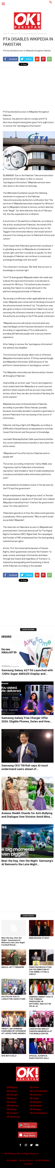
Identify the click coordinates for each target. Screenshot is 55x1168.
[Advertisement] (29, 88)
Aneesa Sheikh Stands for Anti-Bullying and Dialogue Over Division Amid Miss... (26, 814)
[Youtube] (37, 1145)
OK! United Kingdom (39, 1113)
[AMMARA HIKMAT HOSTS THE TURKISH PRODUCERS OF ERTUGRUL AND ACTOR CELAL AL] (41, 987)
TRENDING (14, 34)
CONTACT (28, 1164)
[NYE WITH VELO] (13, 1046)
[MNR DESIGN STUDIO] (41, 928)
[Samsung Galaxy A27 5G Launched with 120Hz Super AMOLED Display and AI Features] (27, 650)
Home (5, 34)
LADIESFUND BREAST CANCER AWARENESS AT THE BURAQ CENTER (40, 1031)
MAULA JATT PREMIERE (12, 967)
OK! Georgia (11, 1095)
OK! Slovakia (35, 1109)
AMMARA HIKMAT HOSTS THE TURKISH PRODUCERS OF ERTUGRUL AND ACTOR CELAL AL (41, 1001)
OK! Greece (11, 1098)
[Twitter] (32, 1145)
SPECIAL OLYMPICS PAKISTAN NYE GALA (39, 1057)
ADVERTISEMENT (42, 1160)
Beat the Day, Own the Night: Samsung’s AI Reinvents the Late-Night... (27, 862)
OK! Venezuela (13, 1117)
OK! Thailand (12, 1113)
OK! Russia (11, 1109)
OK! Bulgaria (12, 1087)
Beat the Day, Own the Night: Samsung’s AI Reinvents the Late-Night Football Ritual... (13, 941)
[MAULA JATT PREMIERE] (13, 957)
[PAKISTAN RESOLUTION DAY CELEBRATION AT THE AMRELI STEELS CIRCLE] (41, 957)
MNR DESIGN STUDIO (39, 938)
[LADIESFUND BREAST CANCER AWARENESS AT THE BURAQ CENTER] (41, 1019)
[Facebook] (21, 1145)
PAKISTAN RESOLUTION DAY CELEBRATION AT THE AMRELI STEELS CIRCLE (40, 970)
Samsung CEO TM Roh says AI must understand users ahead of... (24, 767)
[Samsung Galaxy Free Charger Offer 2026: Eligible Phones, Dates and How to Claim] (27, 698)
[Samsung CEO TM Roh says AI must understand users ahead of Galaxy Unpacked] (27, 746)
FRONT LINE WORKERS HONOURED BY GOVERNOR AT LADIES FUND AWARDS (13, 1031)
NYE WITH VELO (8, 1056)
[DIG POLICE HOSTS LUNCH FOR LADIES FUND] (13, 987)
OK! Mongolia (36, 1102)
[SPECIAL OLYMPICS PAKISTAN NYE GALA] (41, 1046)
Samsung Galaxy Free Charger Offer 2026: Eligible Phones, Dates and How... (26, 719)
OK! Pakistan (12, 1106)
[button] (50, 4)
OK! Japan (34, 1098)
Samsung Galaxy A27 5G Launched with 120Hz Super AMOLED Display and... (27, 672)
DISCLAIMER (11, 1160)
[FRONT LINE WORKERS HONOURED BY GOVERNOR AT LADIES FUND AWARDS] (13, 1019)
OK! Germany (36, 1095)
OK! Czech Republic (39, 1091)
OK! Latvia (11, 1102)
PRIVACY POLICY (26, 1160)
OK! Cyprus (11, 1091)
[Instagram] (26, 1145)
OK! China (34, 1087)
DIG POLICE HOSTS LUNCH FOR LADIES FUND (13, 998)
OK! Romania (36, 1106)
